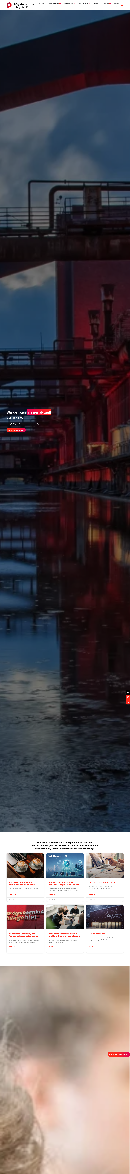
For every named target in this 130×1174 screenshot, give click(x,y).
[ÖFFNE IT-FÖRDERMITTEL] (74, 4)
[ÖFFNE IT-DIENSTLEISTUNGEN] (60, 4)
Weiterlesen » (13, 895)
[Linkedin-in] (128, 702)
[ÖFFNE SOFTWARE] (99, 4)
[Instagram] (128, 697)
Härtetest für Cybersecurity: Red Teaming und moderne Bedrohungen (24, 934)
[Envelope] (128, 692)
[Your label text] (20, 5)
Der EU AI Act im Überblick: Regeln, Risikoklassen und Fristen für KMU (22, 883)
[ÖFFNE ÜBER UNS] (110, 4)
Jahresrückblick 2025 (97, 933)
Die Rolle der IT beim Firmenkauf (102, 882)
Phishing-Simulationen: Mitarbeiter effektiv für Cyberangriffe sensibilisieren (64, 934)
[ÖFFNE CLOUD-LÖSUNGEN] (89, 4)
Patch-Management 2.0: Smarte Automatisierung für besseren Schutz (64, 883)
